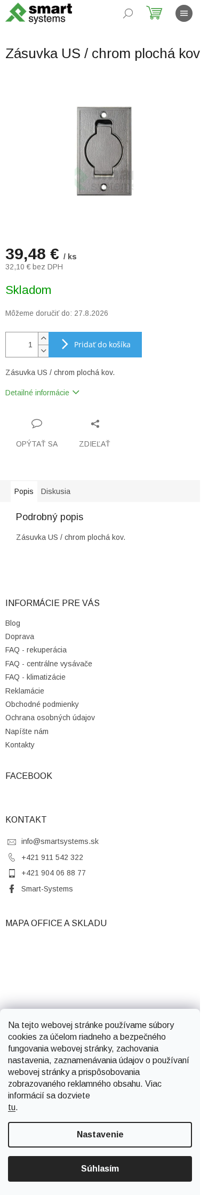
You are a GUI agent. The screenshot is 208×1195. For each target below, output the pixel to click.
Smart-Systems (47, 889)
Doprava (19, 636)
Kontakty (20, 744)
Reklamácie (24, 691)
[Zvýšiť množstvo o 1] (43, 338)
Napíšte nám (27, 731)
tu (11, 1107)
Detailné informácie (37, 392)
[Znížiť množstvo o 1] (43, 351)
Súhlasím (100, 1168)
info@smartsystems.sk (60, 841)
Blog (12, 623)
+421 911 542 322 (52, 857)
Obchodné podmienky (42, 704)
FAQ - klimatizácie (35, 677)
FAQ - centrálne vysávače (48, 663)
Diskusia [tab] (55, 491)
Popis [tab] (24, 491)
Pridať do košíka (102, 344)
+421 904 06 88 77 (53, 873)
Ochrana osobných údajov (50, 717)
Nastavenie (100, 1134)
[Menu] (184, 13)
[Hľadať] (128, 13)
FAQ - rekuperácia (36, 650)
